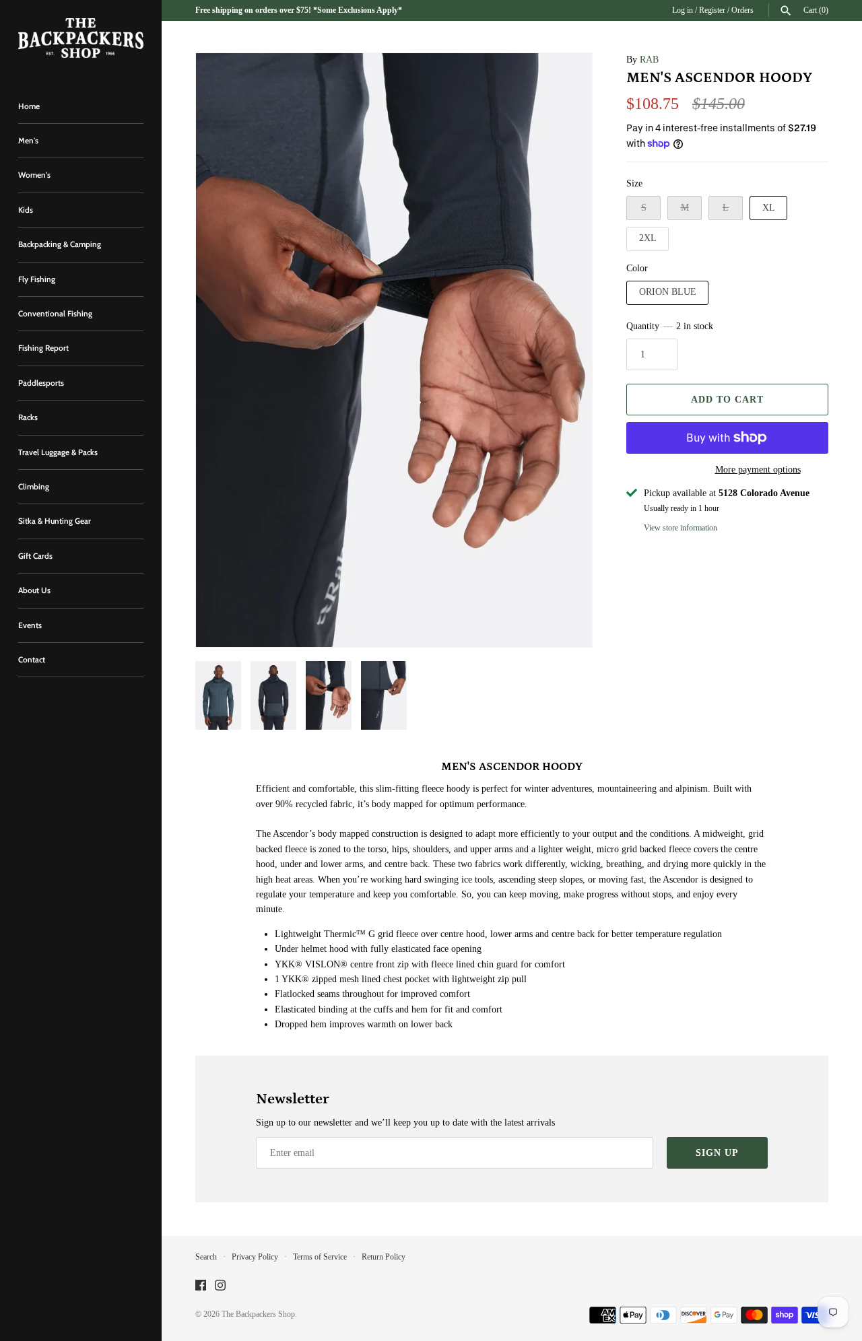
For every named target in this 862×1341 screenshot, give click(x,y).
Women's (34, 175)
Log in (682, 10)
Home (29, 106)
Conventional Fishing (55, 313)
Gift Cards (35, 556)
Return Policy (383, 1257)
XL (768, 208)
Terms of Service (320, 1257)
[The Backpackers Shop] (81, 38)
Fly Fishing (36, 279)
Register (712, 10)
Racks (28, 417)
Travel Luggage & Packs (58, 452)
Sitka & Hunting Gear (54, 521)
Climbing (33, 486)
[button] (224, 350)
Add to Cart (727, 399)
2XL (648, 238)
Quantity (669, 326)
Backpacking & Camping (59, 244)
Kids (25, 210)
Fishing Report (43, 348)
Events (30, 625)
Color (637, 268)
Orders (742, 10)
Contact (31, 659)
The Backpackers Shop (258, 1314)
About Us (34, 590)
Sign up (717, 1153)
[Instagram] (220, 1286)
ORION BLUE (667, 292)
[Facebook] (200, 1286)
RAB (649, 60)
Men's (28, 140)
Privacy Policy (255, 1257)
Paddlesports (41, 383)
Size (634, 183)
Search (206, 1257)
